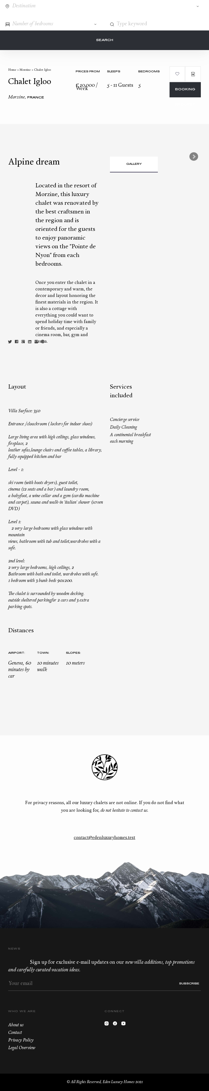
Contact (168, 16)
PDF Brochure (193, 74)
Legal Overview (21, 1048)
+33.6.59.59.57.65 (178, 16)
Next (193, 156)
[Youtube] (124, 1024)
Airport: (16, 653)
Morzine (25, 70)
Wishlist (188, 16)
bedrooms (149, 71)
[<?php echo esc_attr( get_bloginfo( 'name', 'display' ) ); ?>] (28, 15)
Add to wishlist (177, 74)
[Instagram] (107, 1024)
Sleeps (113, 71)
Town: (43, 653)
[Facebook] (116, 1024)
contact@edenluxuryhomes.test (104, 838)
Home (12, 70)
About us (15, 1025)
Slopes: (73, 653)
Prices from (88, 71)
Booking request (185, 92)
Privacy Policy (20, 1040)
